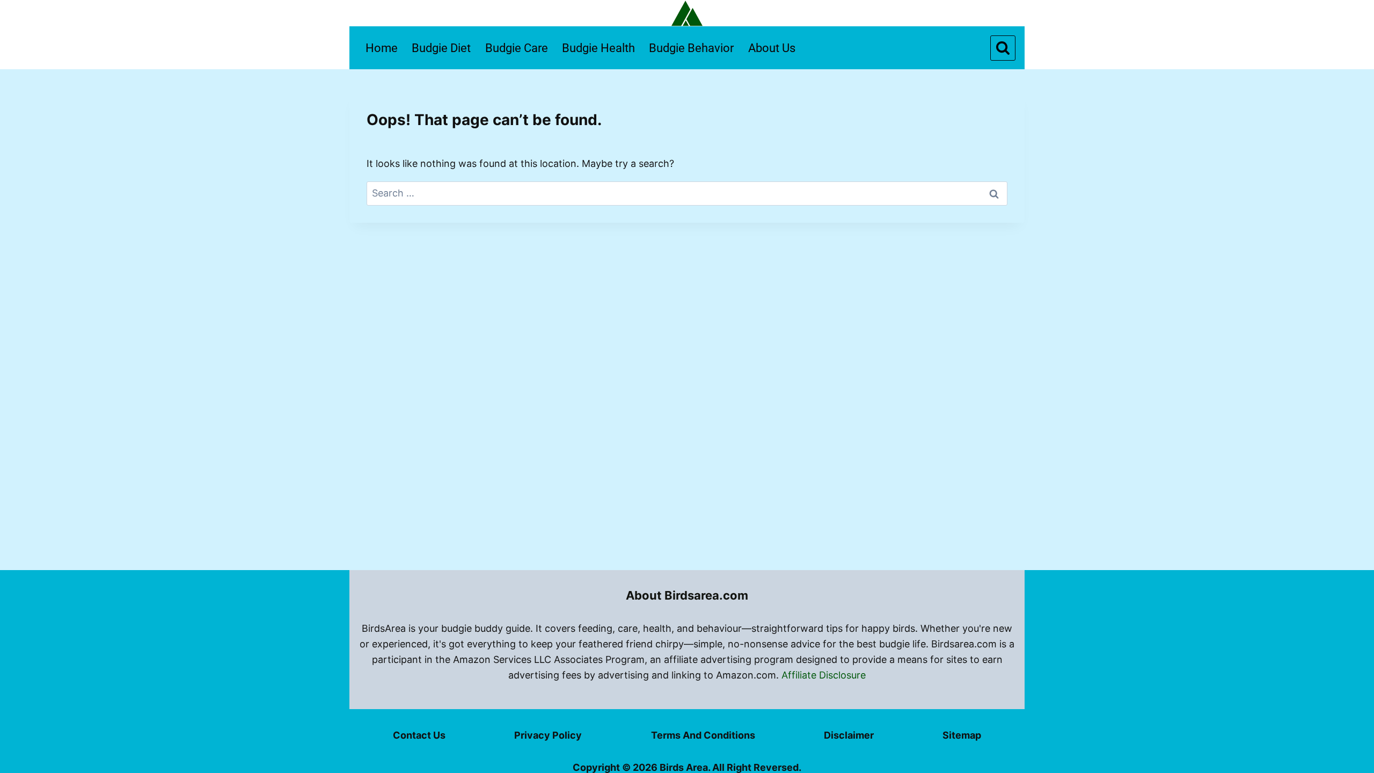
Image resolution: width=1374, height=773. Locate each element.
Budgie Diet (441, 48)
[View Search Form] (1002, 48)
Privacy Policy (548, 735)
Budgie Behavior (691, 48)
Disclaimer (849, 735)
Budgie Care (516, 48)
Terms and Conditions (703, 735)
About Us (771, 48)
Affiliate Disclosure (823, 675)
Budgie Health (598, 48)
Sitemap (961, 735)
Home (382, 48)
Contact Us (419, 735)
